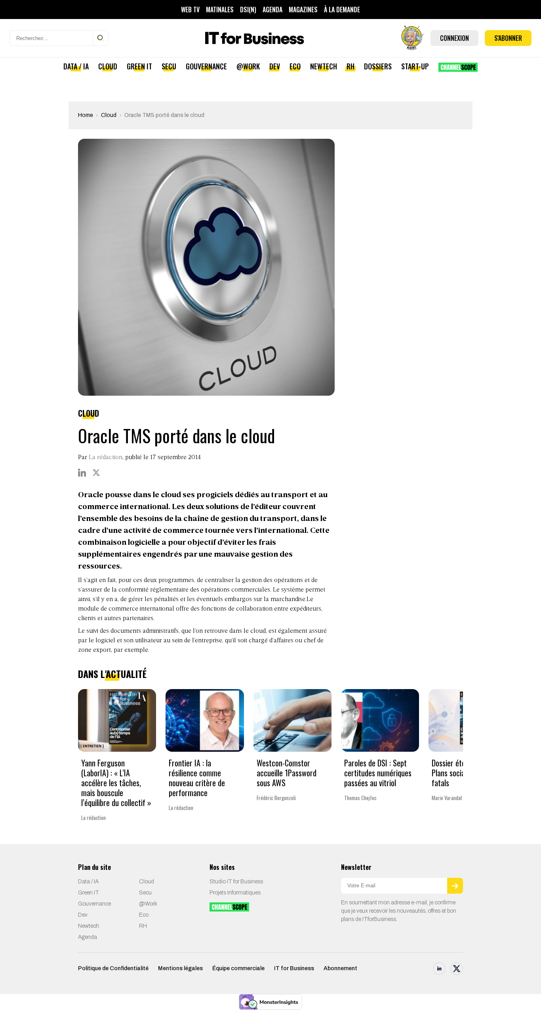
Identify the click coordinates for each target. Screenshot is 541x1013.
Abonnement (340, 968)
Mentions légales (180, 968)
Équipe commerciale (238, 968)
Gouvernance (206, 66)
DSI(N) (248, 9)
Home (85, 115)
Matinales (220, 9)
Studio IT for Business (236, 882)
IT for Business (294, 968)
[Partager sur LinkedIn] (82, 473)
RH (350, 66)
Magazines (303, 9)
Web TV (190, 9)
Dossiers (378, 66)
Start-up (415, 66)
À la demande (342, 9)
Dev (274, 66)
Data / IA (76, 66)
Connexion (454, 38)
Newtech (323, 66)
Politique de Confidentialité (113, 968)
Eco (295, 66)
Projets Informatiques (235, 893)
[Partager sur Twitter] (96, 473)
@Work (248, 66)
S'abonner (508, 38)
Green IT (139, 66)
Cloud (107, 66)
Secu (169, 66)
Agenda (272, 9)
